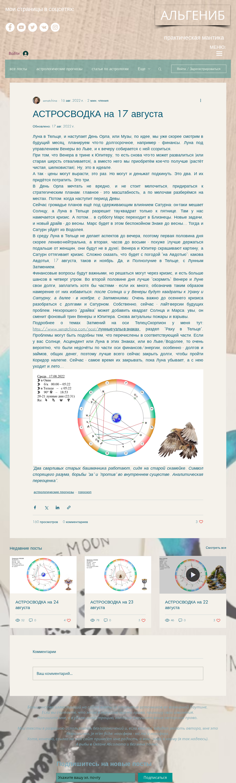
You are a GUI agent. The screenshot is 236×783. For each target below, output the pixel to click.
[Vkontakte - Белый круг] (43, 27)
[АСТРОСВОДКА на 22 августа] (192, 574)
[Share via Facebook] (35, 507)
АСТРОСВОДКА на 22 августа (186, 604)
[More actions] (200, 100)
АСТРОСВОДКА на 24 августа (37, 604)
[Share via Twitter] (46, 507)
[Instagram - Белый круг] (55, 27)
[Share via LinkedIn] (57, 507)
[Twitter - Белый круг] (32, 27)
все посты (18, 68)
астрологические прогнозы (59, 68)
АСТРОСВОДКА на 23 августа (111, 604)
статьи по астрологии (110, 68)
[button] (160, 69)
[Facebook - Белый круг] (10, 27)
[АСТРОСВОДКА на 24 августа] (43, 574)
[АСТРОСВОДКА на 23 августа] (118, 574)
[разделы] (219, 53)
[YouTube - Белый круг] (21, 27)
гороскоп (84, 492)
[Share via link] (69, 507)
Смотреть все (216, 547)
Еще (141, 68)
